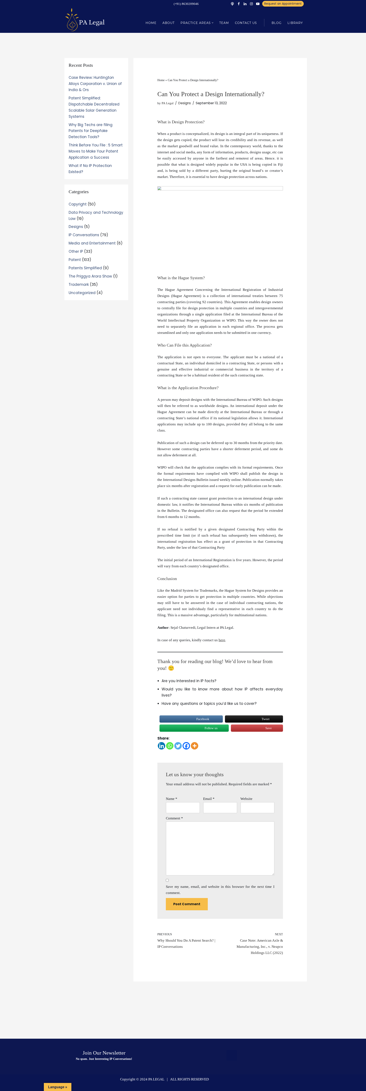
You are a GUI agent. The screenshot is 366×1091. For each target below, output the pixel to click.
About (168, 23)
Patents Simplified (85, 268)
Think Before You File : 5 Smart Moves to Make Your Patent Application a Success (96, 151)
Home (151, 23)
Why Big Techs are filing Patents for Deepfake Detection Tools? (90, 131)
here (222, 640)
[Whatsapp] (169, 746)
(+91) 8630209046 (186, 4)
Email (209, 799)
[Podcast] (232, 4)
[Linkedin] (245, 4)
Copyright (78, 204)
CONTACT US (246, 23)
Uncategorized (82, 292)
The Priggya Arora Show (90, 276)
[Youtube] (258, 4)
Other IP (76, 251)
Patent (75, 259)
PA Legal (167, 103)
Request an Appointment (283, 3)
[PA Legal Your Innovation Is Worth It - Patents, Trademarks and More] (85, 19)
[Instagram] (251, 4)
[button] (212, 23)
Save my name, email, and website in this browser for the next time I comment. (220, 890)
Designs (76, 226)
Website (246, 799)
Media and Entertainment (92, 243)
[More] (194, 746)
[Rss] (231, 1055)
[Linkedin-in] (262, 1055)
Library (295, 23)
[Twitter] (178, 746)
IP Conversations (84, 234)
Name (171, 799)
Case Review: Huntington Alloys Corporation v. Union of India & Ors (95, 83)
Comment (174, 818)
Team (224, 23)
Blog (276, 23)
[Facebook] (238, 4)
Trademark (79, 284)
